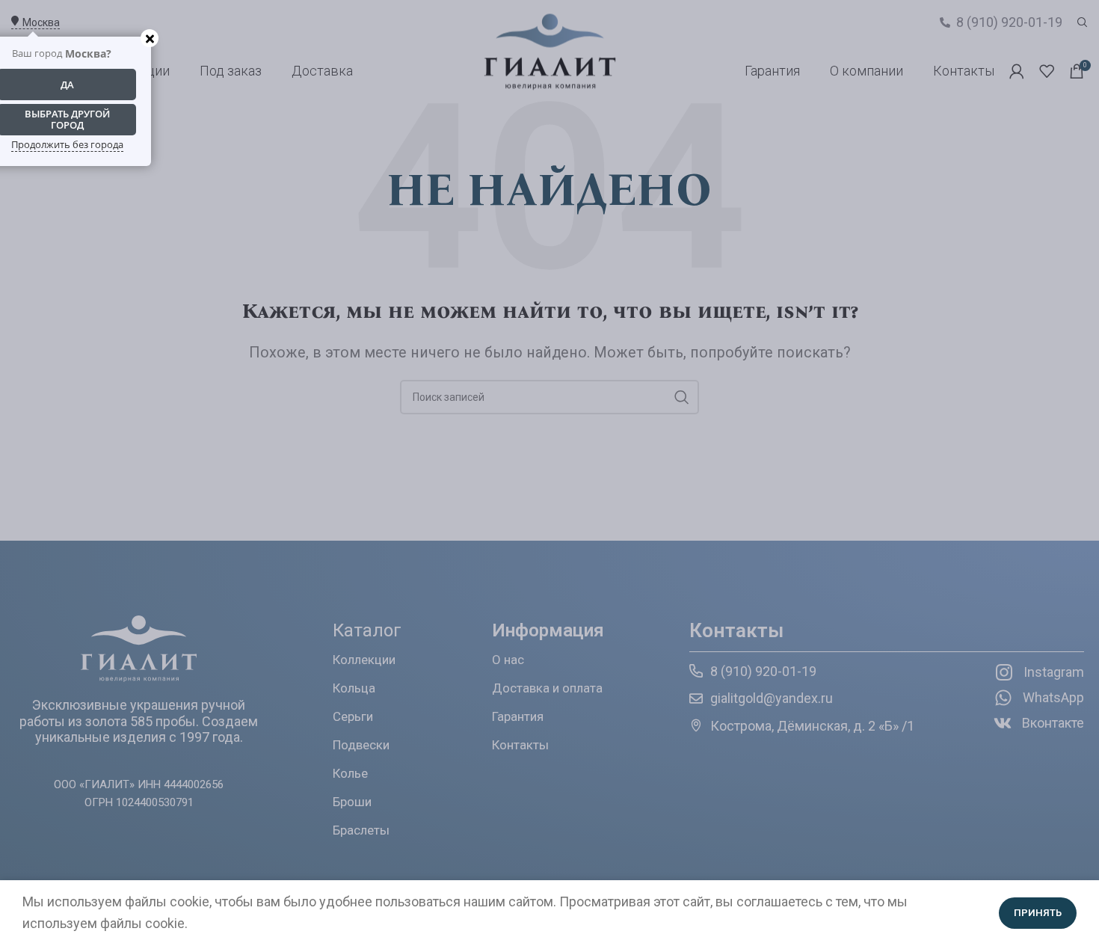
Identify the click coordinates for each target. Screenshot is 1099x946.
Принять (1038, 912)
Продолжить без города (67, 144)
